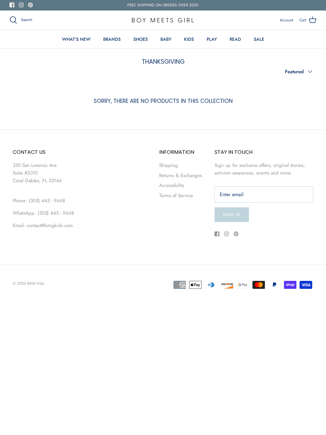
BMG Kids (35, 283)
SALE (259, 39)
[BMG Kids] (163, 20)
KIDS (189, 39)
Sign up (232, 215)
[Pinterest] (30, 5)
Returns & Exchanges (180, 175)
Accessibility (171, 185)
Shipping (168, 165)
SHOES (140, 39)
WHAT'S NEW (76, 39)
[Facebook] (12, 5)
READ (235, 39)
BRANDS (112, 39)
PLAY (212, 39)
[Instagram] (21, 5)
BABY (165, 39)
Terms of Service (176, 195)
